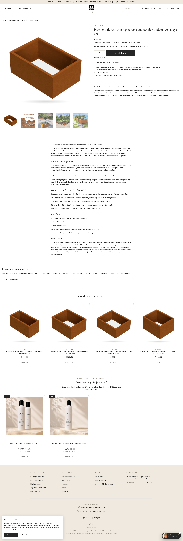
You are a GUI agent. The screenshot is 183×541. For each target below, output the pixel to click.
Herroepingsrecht (36, 480)
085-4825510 (98, 477)
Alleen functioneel (27, 535)
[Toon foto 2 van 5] (28, 120)
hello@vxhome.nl (100, 480)
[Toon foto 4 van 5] (62, 120)
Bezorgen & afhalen (37, 477)
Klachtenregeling (36, 484)
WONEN (25, 9)
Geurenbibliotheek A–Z (70, 477)
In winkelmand (120, 53)
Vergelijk (116, 62)
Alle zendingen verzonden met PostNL (93, 507)
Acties (64, 488)
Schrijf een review (11, 279)
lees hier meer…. (165, 95)
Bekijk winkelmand (100, 57)
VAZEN (19, 9)
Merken (65, 491)
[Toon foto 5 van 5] (80, 120)
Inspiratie (65, 484)
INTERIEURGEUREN (8, 9)
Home (4, 20)
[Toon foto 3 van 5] (45, 120)
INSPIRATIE (145, 9)
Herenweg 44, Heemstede (103, 484)
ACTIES (153, 9)
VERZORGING (34, 9)
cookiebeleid (11, 530)
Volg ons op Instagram (92, 518)
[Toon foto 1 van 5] (10, 120)
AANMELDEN (147, 483)
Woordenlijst (66, 480)
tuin (9, 20)
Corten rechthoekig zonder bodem (25, 20)
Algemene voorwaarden (38, 488)
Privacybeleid (35, 491)
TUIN (42, 9)
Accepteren (11, 535)
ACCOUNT (161, 9)
